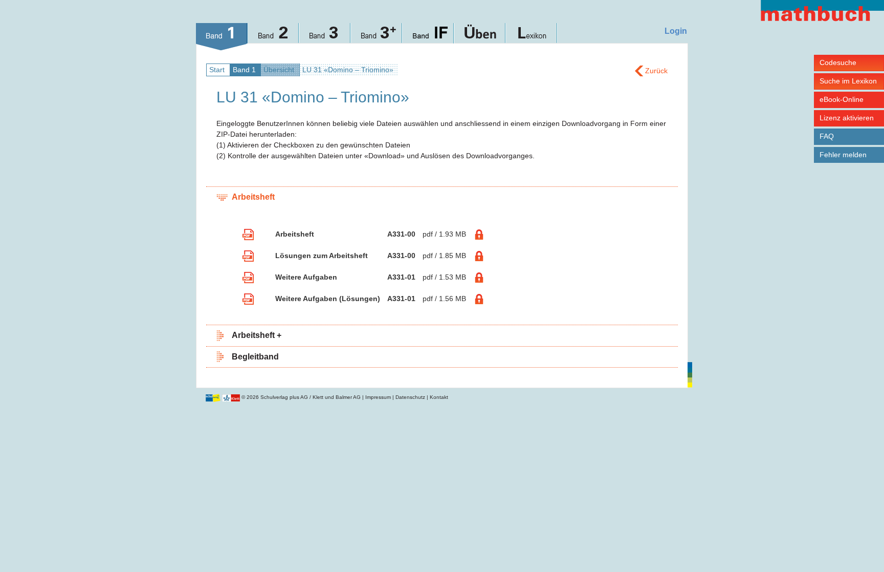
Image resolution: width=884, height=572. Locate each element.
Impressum (378, 397)
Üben (480, 37)
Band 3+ (377, 37)
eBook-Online (842, 99)
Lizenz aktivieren (847, 118)
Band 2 (273, 37)
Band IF (428, 37)
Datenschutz (410, 397)
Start (217, 70)
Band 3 (325, 37)
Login (676, 31)
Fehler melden (843, 155)
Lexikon (532, 37)
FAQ (827, 136)
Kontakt (439, 397)
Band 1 (222, 37)
